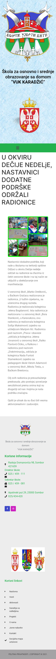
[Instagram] (13, 508)
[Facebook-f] (7, 508)
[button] (17, 148)
